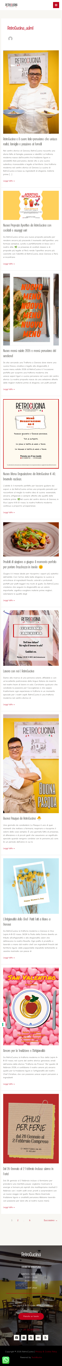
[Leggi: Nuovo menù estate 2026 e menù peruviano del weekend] (31, 309)
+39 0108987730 (31, 1329)
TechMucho (37, 1357)
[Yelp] (45, 1337)
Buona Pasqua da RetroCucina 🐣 (22, 819)
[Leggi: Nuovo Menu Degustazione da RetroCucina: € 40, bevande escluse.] (31, 433)
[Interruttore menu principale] (56, 5)
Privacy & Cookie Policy (46, 1351)
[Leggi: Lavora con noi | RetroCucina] (31, 638)
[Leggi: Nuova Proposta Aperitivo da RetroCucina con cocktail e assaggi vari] (31, 205)
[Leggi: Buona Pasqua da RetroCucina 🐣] (31, 763)
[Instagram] (24, 1337)
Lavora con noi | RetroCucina (18, 671)
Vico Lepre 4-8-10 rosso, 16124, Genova (31, 1305)
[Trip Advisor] (38, 1337)
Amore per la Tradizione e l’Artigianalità (24, 1051)
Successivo (51, 1220)
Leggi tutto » (9, 180)
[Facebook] (16, 1337)
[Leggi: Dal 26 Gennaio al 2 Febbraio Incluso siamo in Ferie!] (31, 1128)
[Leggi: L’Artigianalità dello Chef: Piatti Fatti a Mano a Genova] (31, 886)
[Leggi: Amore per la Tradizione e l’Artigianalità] (31, 1006)
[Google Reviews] (31, 1337)
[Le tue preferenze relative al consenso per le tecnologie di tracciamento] (2, 1024)
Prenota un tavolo (31, 1316)
